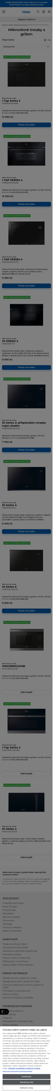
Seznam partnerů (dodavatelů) (17, 1071)
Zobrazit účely (25, 1088)
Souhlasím (25, 1076)
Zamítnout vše (25, 1082)
